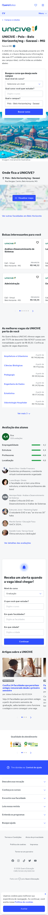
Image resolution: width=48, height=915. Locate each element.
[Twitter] (29, 860)
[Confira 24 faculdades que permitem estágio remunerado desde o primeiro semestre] (22, 667)
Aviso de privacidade (34, 837)
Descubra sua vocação (13, 781)
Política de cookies (18, 844)
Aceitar (24, 908)
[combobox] (24, 94)
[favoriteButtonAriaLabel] (37, 242)
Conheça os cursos (11, 790)
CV (3, 13)
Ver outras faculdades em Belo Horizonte (22, 216)
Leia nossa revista (11, 806)
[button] (15, 311)
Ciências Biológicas (13, 365)
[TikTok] (24, 860)
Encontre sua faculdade (14, 798)
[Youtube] (35, 860)
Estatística (9, 393)
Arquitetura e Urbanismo (16, 356)
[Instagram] (18, 860)
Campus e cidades (12, 20)
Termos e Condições (13, 837)
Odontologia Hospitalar (15, 402)
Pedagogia (9, 374)
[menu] (43, 5)
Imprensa (34, 844)
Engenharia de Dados (14, 384)
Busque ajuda (8, 823)
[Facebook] (12, 860)
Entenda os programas (13, 814)
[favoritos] (36, 5)
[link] (22, 255)
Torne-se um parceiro (24, 851)
